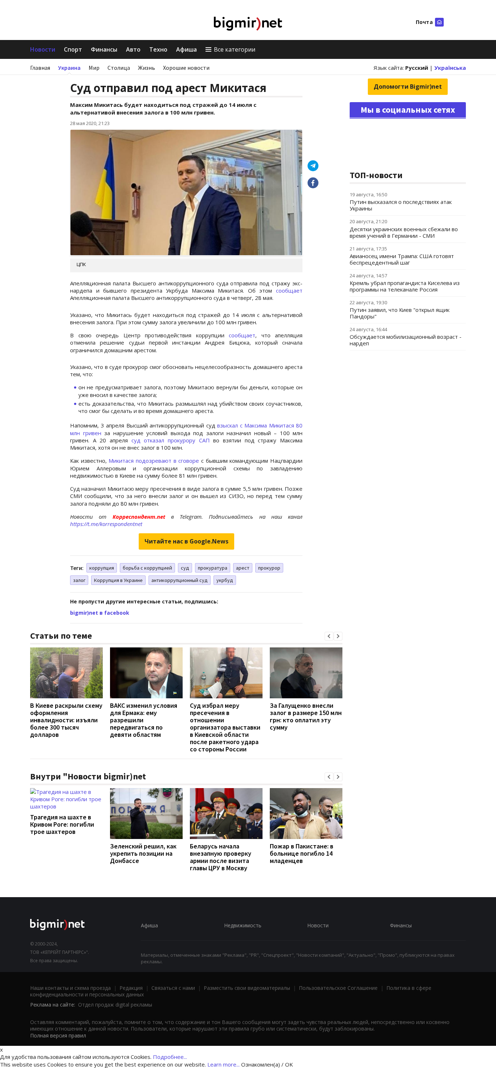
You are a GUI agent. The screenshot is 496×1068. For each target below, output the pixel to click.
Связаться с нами (173, 987)
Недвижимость (242, 925)
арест (242, 568)
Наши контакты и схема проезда (70, 987)
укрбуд (224, 580)
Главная (40, 67)
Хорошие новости (186, 67)
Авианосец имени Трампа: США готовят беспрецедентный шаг (402, 259)
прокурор (269, 568)
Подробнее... (170, 1056)
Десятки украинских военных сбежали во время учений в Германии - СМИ (404, 232)
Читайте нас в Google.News (186, 541)
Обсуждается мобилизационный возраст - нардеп (406, 340)
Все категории (234, 49)
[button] (329, 636)
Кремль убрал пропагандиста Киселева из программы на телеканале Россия (405, 286)
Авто (133, 49)
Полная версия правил (58, 1035)
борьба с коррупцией (147, 568)
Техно (158, 49)
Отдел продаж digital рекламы (115, 1004)
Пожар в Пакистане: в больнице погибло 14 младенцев (301, 853)
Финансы (104, 49)
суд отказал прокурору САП (170, 440)
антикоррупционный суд (179, 580)
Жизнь (146, 67)
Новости (42, 49)
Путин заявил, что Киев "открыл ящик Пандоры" (400, 313)
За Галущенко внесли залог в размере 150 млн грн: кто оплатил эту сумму (306, 716)
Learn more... (223, 1064)
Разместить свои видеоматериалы (247, 987)
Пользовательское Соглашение (338, 987)
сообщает (289, 290)
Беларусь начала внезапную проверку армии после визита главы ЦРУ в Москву (220, 857)
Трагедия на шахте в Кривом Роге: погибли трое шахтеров (62, 824)
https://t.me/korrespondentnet (106, 523)
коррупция (101, 568)
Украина (69, 67)
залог (79, 580)
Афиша (186, 49)
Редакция (131, 987)
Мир (94, 67)
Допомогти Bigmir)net (408, 87)
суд (185, 568)
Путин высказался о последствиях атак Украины (401, 205)
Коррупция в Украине (118, 580)
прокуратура (212, 568)
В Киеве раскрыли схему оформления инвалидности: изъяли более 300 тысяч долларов (66, 720)
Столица (118, 67)
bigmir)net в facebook (99, 612)
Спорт (73, 49)
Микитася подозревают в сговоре (154, 460)
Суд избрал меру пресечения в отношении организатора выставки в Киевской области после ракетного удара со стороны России (225, 727)
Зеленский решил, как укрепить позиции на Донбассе (143, 853)
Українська (450, 67)
